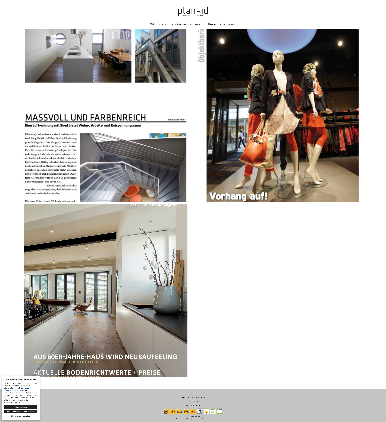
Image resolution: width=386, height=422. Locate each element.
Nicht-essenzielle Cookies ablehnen (21, 412)
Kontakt (222, 24)
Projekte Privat (162, 24)
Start (152, 24)
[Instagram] (194, 393)
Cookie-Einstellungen (204, 419)
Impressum (232, 24)
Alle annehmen (21, 407)
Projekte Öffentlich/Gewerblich (181, 24)
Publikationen (210, 24)
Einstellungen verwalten (20, 416)
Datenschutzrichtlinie (182, 419)
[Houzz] (191, 393)
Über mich (198, 24)
